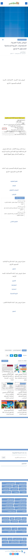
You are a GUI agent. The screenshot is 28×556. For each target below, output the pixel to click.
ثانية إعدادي (14, 521)
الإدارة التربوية (22, 483)
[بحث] (2, 3)
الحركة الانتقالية (14, 542)
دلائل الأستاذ (14, 489)
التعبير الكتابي (14, 221)
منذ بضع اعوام (20, 200)
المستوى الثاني (9, 502)
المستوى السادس (22, 39)
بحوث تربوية (23, 528)
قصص (15, 528)
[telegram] (15, 554)
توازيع (16, 486)
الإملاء (14, 185)
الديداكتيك (23, 486)
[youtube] (13, 554)
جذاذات (24, 511)
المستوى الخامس (22, 505)
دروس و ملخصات (11, 511)
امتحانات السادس (9, 508)
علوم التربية (6, 489)
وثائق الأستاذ (7, 492)
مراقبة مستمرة (8, 350)
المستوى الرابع (9, 505)
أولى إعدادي (23, 521)
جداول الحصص (7, 486)
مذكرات (24, 492)
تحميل (14, 269)
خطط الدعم (23, 489)
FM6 (24, 539)
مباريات (5, 542)
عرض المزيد (5, 360)
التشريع (4, 539)
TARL (12, 518)
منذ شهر (23, 372)
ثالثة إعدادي (5, 518)
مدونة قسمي (8, 551)
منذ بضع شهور (10, 372)
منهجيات (16, 492)
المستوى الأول (10, 499)
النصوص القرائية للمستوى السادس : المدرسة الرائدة (22, 412)
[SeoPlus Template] (22, 551)
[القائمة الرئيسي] (26, 3)
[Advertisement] (14, 22)
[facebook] (17, 554)
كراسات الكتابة (11, 531)
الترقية (10, 539)
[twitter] (11, 554)
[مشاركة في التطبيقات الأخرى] (7, 355)
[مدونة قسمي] (14, 3)
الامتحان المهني (17, 539)
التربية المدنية (14, 293)
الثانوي (24, 518)
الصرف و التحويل (14, 190)
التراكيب (14, 194)
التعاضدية (23, 542)
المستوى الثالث (22, 502)
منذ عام (11, 409)
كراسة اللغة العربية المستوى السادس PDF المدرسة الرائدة (8, 412)
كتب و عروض (7, 528)
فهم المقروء (14, 181)
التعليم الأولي (23, 499)
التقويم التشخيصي (10, 483)
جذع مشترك (6, 521)
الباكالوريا (18, 518)
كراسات (24, 531)
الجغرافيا (14, 285)
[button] (20, 355)
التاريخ (14, 281)
